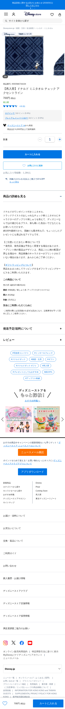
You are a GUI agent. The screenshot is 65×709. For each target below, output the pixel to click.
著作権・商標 (47, 684)
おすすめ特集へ (32, 400)
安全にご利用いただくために (17, 305)
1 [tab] (31, 8)
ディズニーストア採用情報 (16, 616)
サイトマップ (9, 502)
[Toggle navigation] (6, 14)
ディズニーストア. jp (16, 125)
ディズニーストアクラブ (15, 591)
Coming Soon (41, 491)
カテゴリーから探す (11, 487)
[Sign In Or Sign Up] (13, 14)
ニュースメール (11, 658)
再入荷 (38, 495)
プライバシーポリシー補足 (14, 684)
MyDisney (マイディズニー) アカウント (22, 655)
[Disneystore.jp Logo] (32, 14)
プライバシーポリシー (31, 681)
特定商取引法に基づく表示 (45, 651)
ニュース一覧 (9, 678)
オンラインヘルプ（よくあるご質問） (35, 678)
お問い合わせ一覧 (10, 681)
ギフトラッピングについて (18, 265)
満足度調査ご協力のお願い (16, 628)
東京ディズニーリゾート (46, 498)
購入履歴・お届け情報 (14, 578)
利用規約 (34, 684)
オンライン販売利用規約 (15, 651)
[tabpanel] (32, 5)
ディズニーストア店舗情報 (16, 603)
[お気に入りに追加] (5, 703)
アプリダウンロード (32, 471)
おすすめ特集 (9, 495)
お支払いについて (12, 528)
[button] (2, 419)
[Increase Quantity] (60, 139)
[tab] (32, 196)
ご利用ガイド (9, 553)
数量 (5, 139)
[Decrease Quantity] (40, 139)
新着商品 (7, 483)
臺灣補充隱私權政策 (21, 697)
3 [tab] (35, 8)
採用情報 (7, 690)
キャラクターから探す (12, 491)
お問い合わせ (9, 566)
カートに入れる (48, 703)
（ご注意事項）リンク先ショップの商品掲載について (26, 687)
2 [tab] (33, 8)
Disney (39, 483)
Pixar (38, 487)
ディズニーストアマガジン (14, 498)
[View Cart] (60, 15)
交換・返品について (13, 540)
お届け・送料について (14, 515)
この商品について (12, 279)
